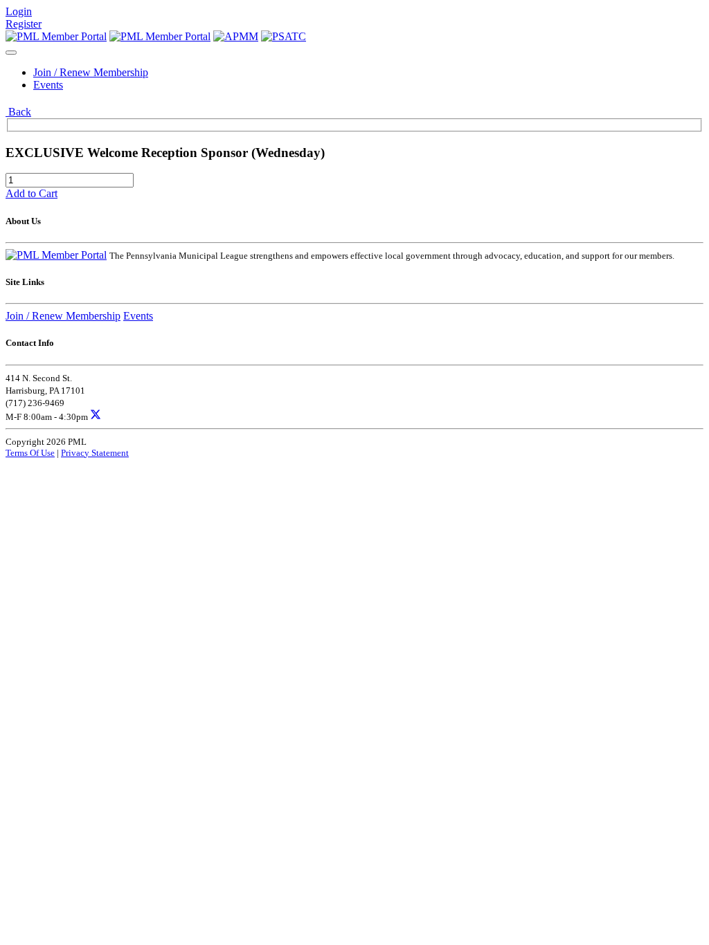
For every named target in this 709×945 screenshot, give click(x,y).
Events (48, 85)
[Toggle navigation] (11, 53)
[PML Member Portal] (56, 36)
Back (18, 112)
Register (24, 24)
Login (19, 11)
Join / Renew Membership (90, 72)
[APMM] (235, 36)
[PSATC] (283, 36)
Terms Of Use (30, 453)
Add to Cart (31, 193)
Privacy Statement (95, 453)
